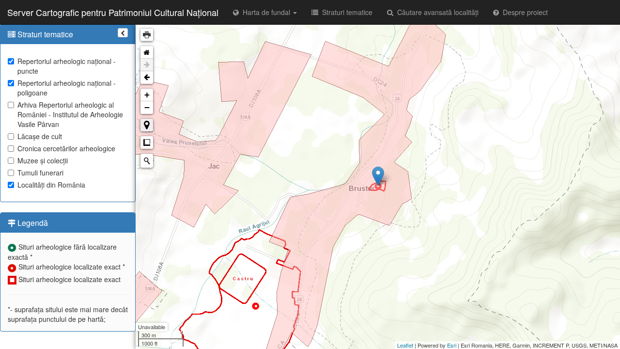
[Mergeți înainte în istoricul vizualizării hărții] (146, 65)
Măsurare (146, 142)
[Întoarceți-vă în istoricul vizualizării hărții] (146, 77)
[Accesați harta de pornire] (146, 52)
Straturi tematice (345, 12)
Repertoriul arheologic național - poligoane (66, 87)
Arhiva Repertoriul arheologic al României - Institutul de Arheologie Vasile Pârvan (70, 114)
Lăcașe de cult (39, 136)
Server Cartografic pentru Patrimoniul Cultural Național (112, 12)
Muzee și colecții (42, 160)
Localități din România (51, 185)
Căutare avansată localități (436, 12)
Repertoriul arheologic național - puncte (66, 66)
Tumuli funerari (40, 172)
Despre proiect (523, 12)
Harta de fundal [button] (265, 12)
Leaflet (405, 345)
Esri (451, 345)
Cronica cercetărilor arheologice (66, 148)
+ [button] (147, 95)
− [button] (147, 107)
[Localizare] (146, 125)
